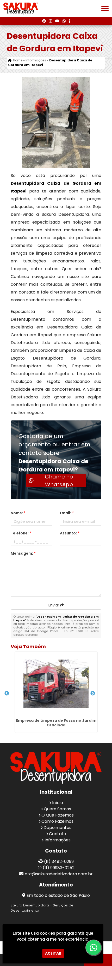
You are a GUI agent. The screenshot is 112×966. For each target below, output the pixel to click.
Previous (6, 693)
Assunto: (69, 533)
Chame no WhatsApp (59, 480)
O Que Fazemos (57, 815)
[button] (105, 8)
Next (92, 693)
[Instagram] (50, 21)
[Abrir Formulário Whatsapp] (95, 948)
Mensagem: (23, 553)
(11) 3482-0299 (59, 861)
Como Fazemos (57, 821)
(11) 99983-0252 (58, 868)
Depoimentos (57, 828)
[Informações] (69, 21)
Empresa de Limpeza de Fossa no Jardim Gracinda (56, 723)
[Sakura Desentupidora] (56, 767)
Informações (58, 840)
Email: (67, 513)
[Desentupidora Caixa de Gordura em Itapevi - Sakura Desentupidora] (20, 8)
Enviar (54, 605)
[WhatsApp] (64, 21)
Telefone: (21, 533)
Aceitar (53, 953)
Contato (57, 834)
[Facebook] (44, 21)
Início (57, 803)
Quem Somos (57, 809)
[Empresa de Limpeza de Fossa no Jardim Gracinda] (56, 684)
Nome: (18, 513)
